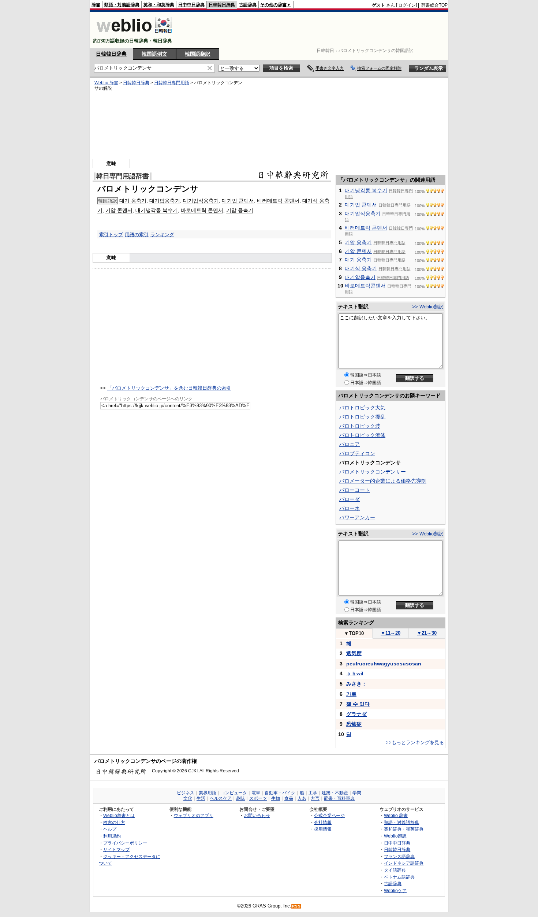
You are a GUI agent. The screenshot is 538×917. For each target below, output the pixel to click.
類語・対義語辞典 (121, 5)
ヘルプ (109, 829)
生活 (201, 798)
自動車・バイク (280, 793)
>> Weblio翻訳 (427, 306)
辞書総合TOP (434, 5)
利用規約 (112, 836)
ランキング (162, 234)
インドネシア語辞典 (403, 863)
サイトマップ (116, 849)
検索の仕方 (114, 822)
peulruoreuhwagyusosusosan (383, 664)
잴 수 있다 (358, 704)
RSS (296, 906)
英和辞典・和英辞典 (403, 829)
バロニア (349, 444)
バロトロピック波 (359, 426)
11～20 (390, 633)
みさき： (356, 684)
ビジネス (185, 793)
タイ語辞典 (395, 870)
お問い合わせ (257, 815)
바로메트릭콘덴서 (365, 286)
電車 (255, 793)
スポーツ (258, 798)
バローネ (349, 508)
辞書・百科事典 (339, 798)
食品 (288, 798)
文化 (187, 798)
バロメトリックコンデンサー (372, 472)
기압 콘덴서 (118, 210)
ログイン (407, 5)
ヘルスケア (221, 798)
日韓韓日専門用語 (171, 83)
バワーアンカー (357, 517)
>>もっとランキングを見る (415, 742)
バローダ (349, 499)
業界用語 (207, 793)
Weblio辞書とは (119, 815)
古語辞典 (248, 5)
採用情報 (323, 829)
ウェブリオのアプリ (193, 815)
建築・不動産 (335, 793)
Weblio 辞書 (106, 83)
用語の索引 (137, 234)
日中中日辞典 (191, 5)
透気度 (354, 653)
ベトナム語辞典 (399, 877)
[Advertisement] (314, 30)
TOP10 (354, 633)
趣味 (240, 798)
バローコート (354, 490)
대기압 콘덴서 (238, 201)
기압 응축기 (239, 210)
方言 (315, 798)
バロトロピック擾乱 (362, 417)
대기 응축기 (132, 201)
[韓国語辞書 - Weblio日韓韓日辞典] (134, 34)
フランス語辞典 (399, 856)
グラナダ (356, 714)
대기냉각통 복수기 (156, 210)
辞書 (95, 5)
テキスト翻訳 (353, 306)
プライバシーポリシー (125, 842)
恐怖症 (354, 724)
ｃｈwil (354, 673)
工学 (313, 793)
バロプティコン (357, 453)
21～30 (427, 633)
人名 (302, 798)
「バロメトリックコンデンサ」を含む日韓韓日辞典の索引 (169, 388)
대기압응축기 (164, 201)
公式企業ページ (329, 815)
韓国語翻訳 (197, 54)
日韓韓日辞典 (222, 5)
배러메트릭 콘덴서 (278, 201)
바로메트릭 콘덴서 (202, 210)
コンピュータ (234, 793)
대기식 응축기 (361, 268)
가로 (351, 694)
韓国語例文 (154, 54)
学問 (356, 793)
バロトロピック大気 (362, 408)
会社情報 (323, 822)
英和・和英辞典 (158, 5)
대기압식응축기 (201, 201)
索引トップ (111, 234)
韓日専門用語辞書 (122, 176)
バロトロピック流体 (362, 435)
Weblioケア (395, 890)
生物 (275, 798)
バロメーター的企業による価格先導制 (382, 481)
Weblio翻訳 (395, 836)
